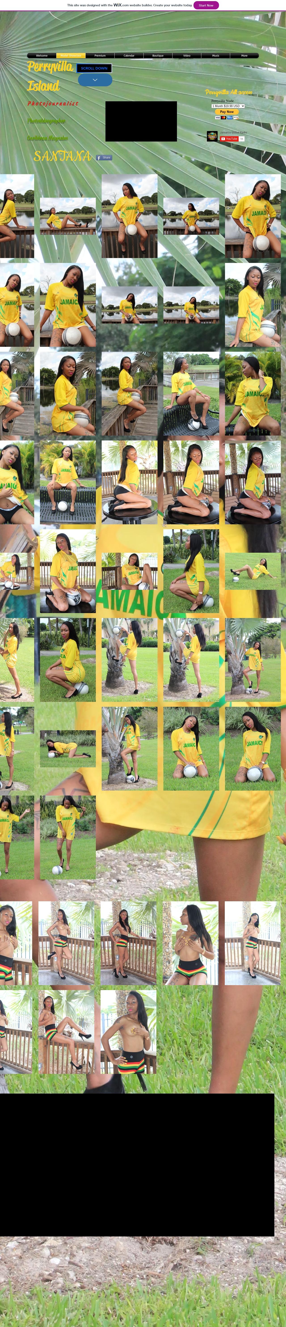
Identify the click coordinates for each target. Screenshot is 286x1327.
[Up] (95, 80)
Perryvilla (49, 66)
